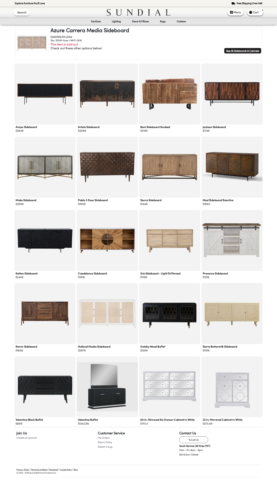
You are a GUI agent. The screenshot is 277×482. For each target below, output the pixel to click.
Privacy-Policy (22, 469)
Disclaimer (53, 469)
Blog (76, 469)
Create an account (26, 437)
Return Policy (105, 442)
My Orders (104, 437)
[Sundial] (138, 12)
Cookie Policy (66, 469)
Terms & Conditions (39, 469)
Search (21, 12)
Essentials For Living (61, 36)
